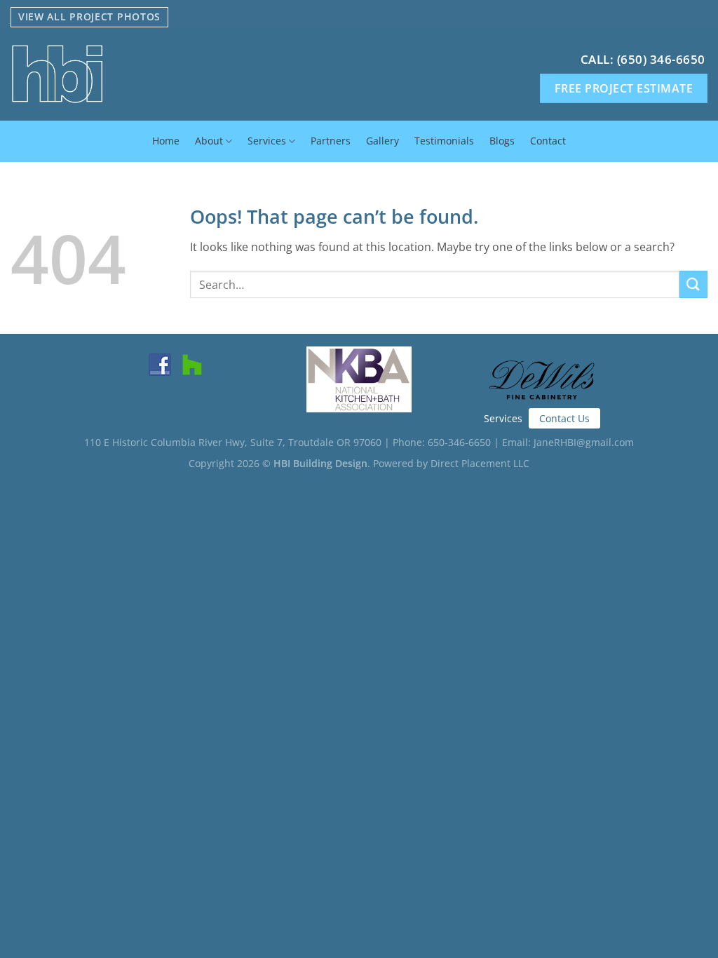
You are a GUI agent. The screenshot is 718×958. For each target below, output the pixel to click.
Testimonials (444, 140)
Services (267, 140)
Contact (548, 140)
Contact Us (564, 418)
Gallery (382, 140)
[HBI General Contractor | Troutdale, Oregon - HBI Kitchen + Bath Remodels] (161, 74)
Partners (331, 140)
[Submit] (693, 284)
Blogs (502, 140)
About (209, 140)
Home (166, 140)
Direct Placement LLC (480, 463)
